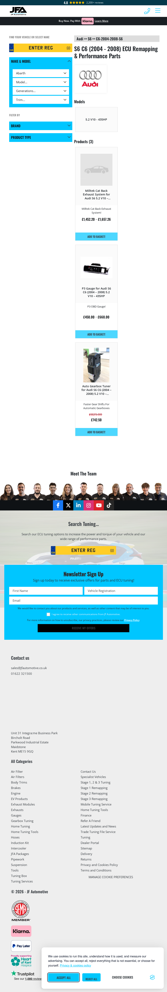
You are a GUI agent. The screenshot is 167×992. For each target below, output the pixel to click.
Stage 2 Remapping (94, 793)
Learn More (101, 21)
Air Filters (17, 777)
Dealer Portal (90, 843)
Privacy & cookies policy (75, 965)
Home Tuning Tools (24, 832)
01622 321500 (21, 674)
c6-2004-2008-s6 (109, 38)
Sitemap (86, 848)
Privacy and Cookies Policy (99, 865)
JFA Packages (20, 854)
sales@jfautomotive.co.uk (29, 668)
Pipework (17, 859)
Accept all (64, 977)
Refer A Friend (90, 821)
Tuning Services (22, 881)
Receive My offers (83, 628)
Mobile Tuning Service (96, 804)
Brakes (16, 788)
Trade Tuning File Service (98, 832)
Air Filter (17, 771)
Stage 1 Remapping (94, 788)
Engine (15, 793)
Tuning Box (19, 876)
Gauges (16, 815)
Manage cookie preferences (111, 877)
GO (68, 47)
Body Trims (19, 782)
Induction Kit (20, 843)
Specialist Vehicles (93, 777)
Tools (15, 870)
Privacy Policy (132, 620)
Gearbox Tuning (22, 821)
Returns (86, 859)
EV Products (19, 799)
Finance (86, 815)
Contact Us (88, 771)
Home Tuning (20, 826)
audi (80, 38)
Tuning (85, 837)
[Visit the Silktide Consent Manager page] (152, 977)
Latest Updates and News (98, 826)
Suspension (19, 865)
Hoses (15, 837)
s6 (89, 38)
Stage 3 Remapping (94, 799)
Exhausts (17, 810)
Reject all (91, 979)
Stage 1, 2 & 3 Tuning (95, 782)
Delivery (86, 854)
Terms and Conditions (96, 870)
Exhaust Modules (23, 804)
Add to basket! (96, 236)
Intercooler (18, 848)
